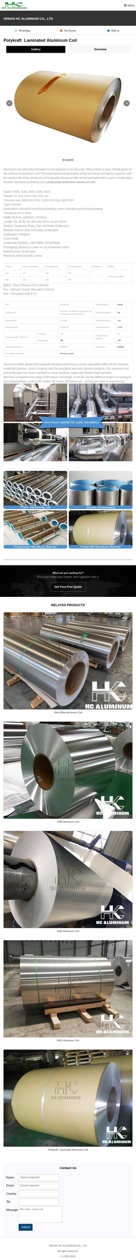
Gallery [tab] (36, 49)
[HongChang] (15, 5)
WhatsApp (24, 30)
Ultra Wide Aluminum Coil (68, 712)
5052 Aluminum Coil (68, 1040)
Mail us (115, 30)
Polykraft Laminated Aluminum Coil (68, 1149)
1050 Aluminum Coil (68, 931)
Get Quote (70, 30)
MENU (131, 5)
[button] (9, 103)
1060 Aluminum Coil (68, 821)
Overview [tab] (100, 49)
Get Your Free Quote (68, 586)
